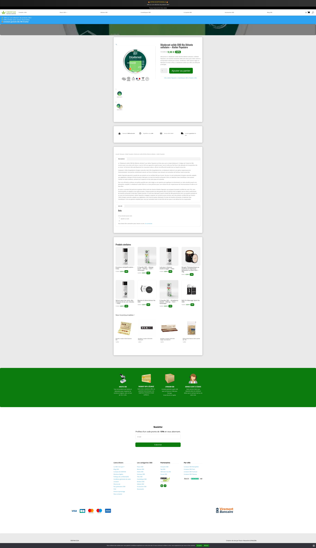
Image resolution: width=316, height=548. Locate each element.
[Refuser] (314, 546)
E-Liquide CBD (188, 12)
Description (121, 159)
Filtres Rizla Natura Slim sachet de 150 (191, 339)
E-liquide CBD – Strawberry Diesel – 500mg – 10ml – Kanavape (169, 301)
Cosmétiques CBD (146, 12)
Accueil (117, 154)
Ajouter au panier (181, 70)
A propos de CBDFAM (120, 472)
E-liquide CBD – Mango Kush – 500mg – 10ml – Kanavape (145, 268)
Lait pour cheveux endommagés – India (167, 268)
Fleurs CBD (63, 12)
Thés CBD (139, 476)
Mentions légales (118, 474)
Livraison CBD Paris (189, 469)
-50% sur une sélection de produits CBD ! (158, 4)
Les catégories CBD (144, 463)
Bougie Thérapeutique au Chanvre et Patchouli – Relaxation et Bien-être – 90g (190, 269)
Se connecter (148, 223)
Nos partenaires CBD (119, 486)
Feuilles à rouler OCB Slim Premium (145, 339)
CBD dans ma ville (165, 472)
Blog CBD (269, 12)
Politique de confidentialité (121, 476)
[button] (116, 44)
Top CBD (162, 469)
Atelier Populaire (172, 78)
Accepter (199, 545)
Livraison (116, 481)
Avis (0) (120, 206)
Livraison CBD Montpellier (191, 467)
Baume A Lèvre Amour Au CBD (146, 301)
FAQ (115, 489)
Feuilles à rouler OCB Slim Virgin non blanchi (167, 339)
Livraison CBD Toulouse (190, 472)
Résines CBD (104, 12)
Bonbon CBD (140, 481)
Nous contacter (118, 494)
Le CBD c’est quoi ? (119, 467)
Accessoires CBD (229, 12)
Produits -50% (23, 12)
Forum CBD (163, 474)
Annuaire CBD (164, 467)
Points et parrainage (119, 491)
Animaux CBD (141, 474)
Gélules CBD (140, 484)
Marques (122, 154)
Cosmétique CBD (142, 479)
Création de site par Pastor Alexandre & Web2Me (241, 540)
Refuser (206, 545)
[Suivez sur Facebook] (165, 485)
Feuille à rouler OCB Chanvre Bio (124, 339)
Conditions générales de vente (122, 479)
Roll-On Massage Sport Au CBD (191, 301)
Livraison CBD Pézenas (190, 474)
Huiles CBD (140, 472)
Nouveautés (140, 489)
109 (165, 78)
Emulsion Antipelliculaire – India (125, 268)
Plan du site (117, 484)
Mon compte (306, 12)
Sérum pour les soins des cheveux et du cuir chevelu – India (125, 301)
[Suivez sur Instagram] (161, 485)
